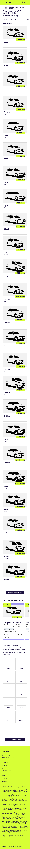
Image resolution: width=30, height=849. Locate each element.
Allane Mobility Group (7, 755)
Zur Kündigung (5, 772)
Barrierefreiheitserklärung (7, 770)
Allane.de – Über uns (6, 754)
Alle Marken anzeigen (15, 739)
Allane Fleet (4, 759)
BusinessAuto (5, 781)
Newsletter (4, 778)
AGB (3, 768)
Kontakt (25, 2)
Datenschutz (5, 767)
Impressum (4, 765)
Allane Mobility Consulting (8, 757)
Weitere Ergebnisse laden (15, 592)
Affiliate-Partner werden (7, 780)
